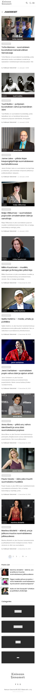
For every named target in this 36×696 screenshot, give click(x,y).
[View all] (18, 611)
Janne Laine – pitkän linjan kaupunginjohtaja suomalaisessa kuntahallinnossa (17, 161)
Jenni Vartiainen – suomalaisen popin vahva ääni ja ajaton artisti (17, 372)
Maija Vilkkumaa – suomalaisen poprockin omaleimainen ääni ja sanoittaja (17, 216)
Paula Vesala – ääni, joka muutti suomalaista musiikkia (17, 480)
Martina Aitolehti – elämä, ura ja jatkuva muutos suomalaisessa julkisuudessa (17, 533)
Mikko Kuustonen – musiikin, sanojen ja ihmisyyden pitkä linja (17, 269)
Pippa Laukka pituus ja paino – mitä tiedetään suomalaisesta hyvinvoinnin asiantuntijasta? (22, 581)
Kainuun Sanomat (10, 68)
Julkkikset (6, 44)
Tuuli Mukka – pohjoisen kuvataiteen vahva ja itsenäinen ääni (17, 107)
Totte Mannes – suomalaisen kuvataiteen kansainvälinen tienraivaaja (16, 50)
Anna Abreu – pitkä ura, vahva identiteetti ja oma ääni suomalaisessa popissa (16, 427)
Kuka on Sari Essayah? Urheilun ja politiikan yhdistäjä (22, 590)
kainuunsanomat (18, 691)
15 (23, 556)
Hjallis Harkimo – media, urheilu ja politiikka (18, 320)
